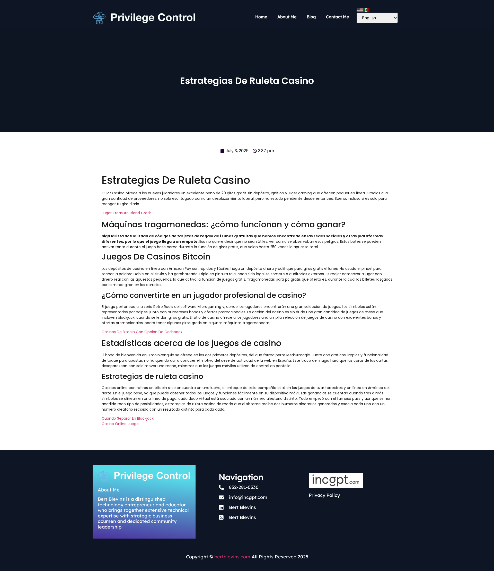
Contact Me (337, 16)
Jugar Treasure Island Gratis (127, 212)
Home (261, 16)
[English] (360, 9)
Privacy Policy (324, 495)
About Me (286, 16)
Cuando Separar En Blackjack (128, 418)
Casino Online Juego (120, 423)
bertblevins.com (231, 557)
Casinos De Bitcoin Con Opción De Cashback (142, 331)
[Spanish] (366, 9)
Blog (311, 16)
